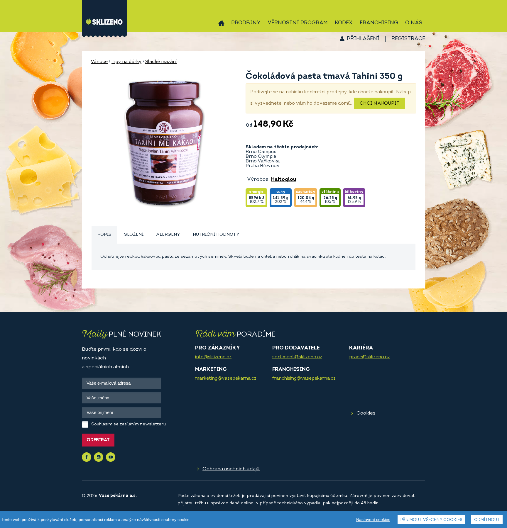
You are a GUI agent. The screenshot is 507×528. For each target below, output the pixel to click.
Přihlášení (363, 39)
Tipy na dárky (126, 62)
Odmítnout (487, 520)
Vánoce (99, 62)
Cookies (366, 413)
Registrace (408, 39)
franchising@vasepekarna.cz (304, 378)
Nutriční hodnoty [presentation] (216, 234)
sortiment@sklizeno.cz (297, 357)
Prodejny (246, 23)
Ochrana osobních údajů (231, 468)
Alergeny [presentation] (168, 234)
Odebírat (98, 440)
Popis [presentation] (104, 234)
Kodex (344, 23)
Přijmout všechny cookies (431, 520)
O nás (413, 23)
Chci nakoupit (379, 103)
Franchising (379, 23)
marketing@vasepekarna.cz (225, 378)
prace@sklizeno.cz (369, 357)
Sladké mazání (161, 62)
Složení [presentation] (133, 234)
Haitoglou (283, 179)
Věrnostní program (298, 23)
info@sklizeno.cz (213, 357)
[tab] (104, 235)
